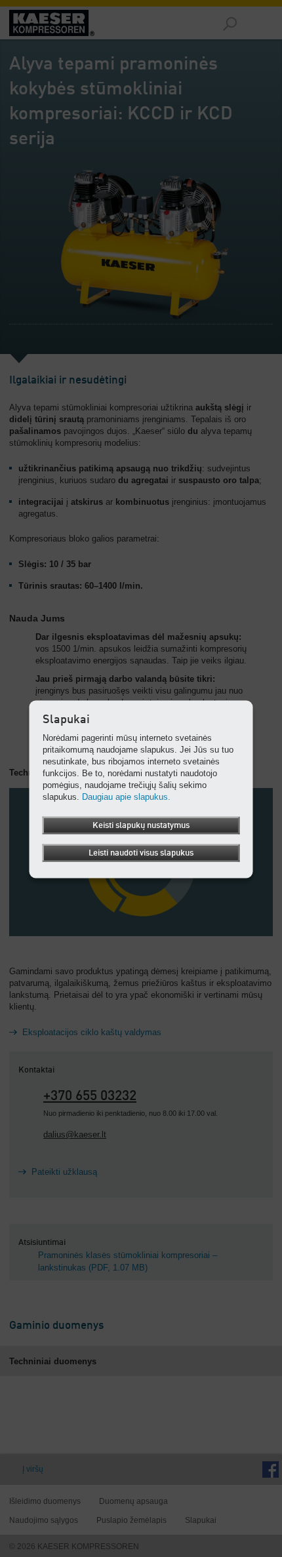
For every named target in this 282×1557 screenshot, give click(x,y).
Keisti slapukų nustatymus (141, 825)
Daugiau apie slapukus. (126, 796)
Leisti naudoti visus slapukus (141, 852)
